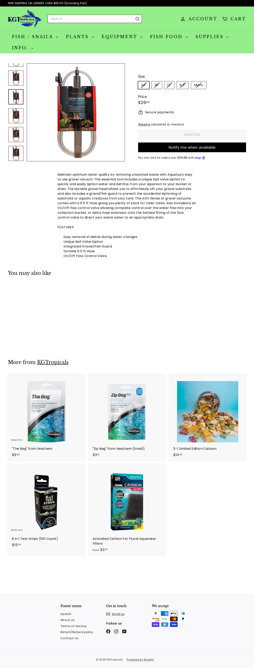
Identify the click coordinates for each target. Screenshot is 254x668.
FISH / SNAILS (33, 36)
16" (158, 86)
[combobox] (95, 19)
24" (145, 86)
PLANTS (78, 36)
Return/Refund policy (77, 632)
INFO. (21, 47)
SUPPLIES (210, 36)
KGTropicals (52, 362)
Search (66, 614)
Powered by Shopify (140, 659)
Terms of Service (74, 626)
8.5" (184, 86)
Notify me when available (192, 147)
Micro (200, 86)
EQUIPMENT (120, 36)
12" (170, 86)
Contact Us (69, 638)
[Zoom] (76, 112)
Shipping (144, 124)
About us (67, 620)
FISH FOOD (167, 36)
